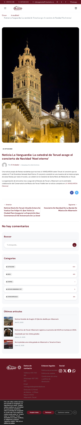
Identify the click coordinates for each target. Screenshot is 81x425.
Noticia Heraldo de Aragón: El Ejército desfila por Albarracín (37, 319)
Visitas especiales (13, 296)
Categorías (10, 258)
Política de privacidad (49, 370)
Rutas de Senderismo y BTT (15, 289)
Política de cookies (48, 373)
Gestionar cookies (63, 412)
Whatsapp (73, 2)
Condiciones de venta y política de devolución (49, 379)
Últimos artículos (13, 311)
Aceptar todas (34, 412)
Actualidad (15, 15)
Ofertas (10, 281)
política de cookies (9, 423)
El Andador (13, 165)
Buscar (7, 236)
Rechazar (48, 412)
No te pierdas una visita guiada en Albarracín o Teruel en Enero (38, 342)
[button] (76, 8)
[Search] (74, 245)
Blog (9, 274)
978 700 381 (10, 2)
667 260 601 (24, 2)
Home (4, 15)
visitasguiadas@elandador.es (44, 2)
